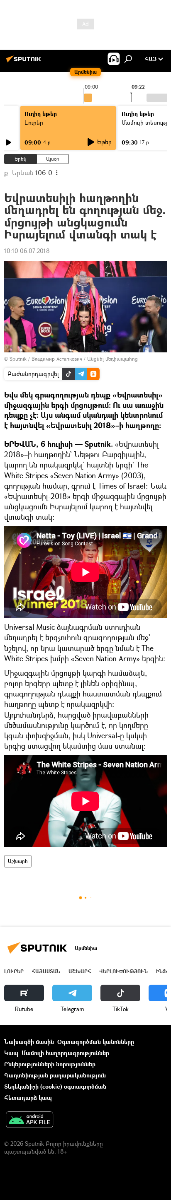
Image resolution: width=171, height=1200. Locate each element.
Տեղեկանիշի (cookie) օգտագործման (55, 1086)
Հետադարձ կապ (28, 1097)
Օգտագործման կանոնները (95, 1042)
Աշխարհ (18, 861)
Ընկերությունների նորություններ (49, 1064)
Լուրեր (33, 122)
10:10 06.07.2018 (27, 251)
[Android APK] (29, 1120)
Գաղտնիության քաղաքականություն (55, 1075)
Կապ (11, 1053)
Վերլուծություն (123, 971)
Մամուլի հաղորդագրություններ (65, 1053)
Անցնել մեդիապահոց (112, 358)
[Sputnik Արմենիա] (25, 62)
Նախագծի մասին (29, 1042)
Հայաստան (46, 971)
